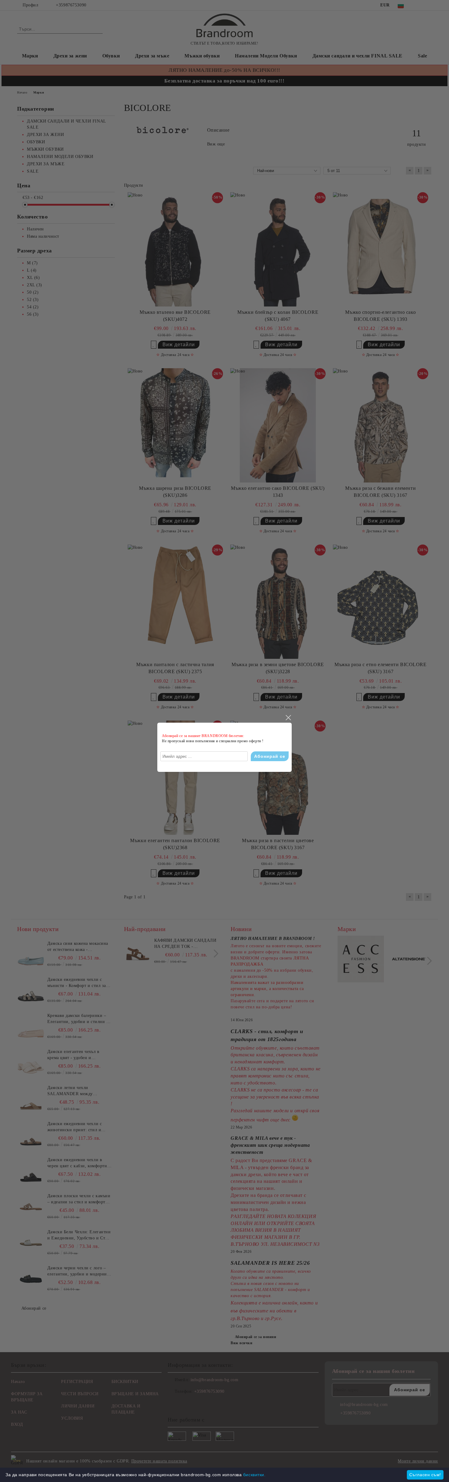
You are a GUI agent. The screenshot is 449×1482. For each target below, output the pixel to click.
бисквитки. (254, 1474)
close (288, 717)
